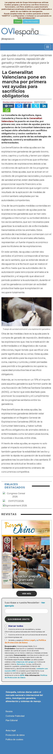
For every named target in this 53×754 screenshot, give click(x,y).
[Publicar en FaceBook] (27, 106)
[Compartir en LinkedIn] (43, 106)
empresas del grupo (25, 662)
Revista (9, 711)
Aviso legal (11, 730)
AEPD (22, 675)
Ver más (26, 593)
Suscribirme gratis (19, 619)
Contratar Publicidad (15, 716)
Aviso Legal (29, 640)
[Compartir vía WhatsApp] (6, 110)
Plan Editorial (12, 720)
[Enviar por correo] (18, 106)
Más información (31, 21)
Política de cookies (14, 739)
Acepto (18, 21)
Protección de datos (15, 735)
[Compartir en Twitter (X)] (35, 106)
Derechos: (21, 664)
